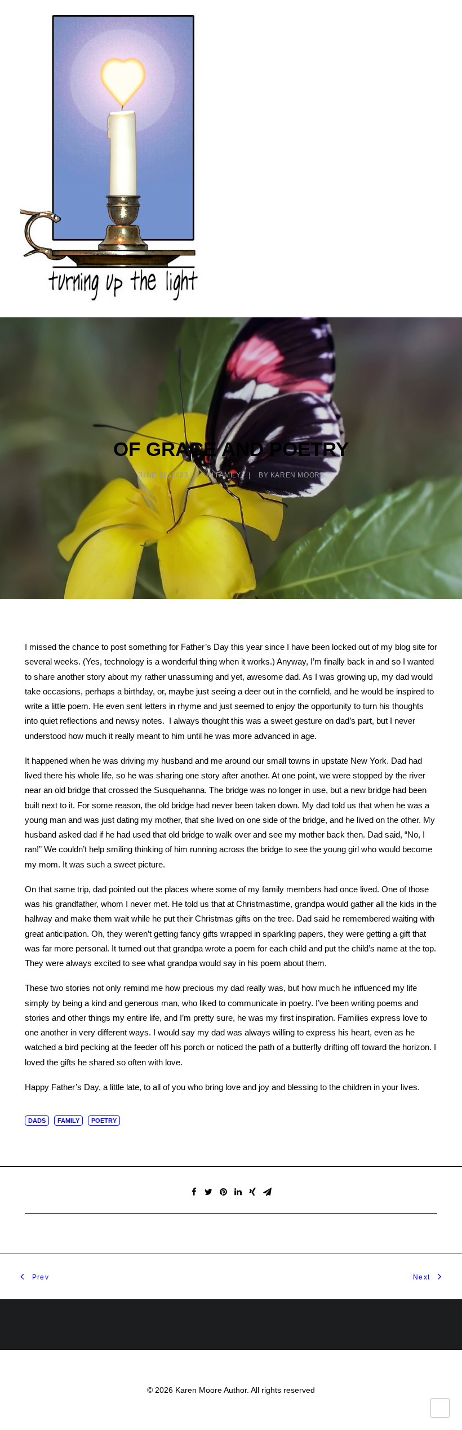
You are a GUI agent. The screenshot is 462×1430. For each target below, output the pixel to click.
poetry (104, 1120)
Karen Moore (297, 475)
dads (37, 1120)
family (68, 1120)
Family (228, 475)
